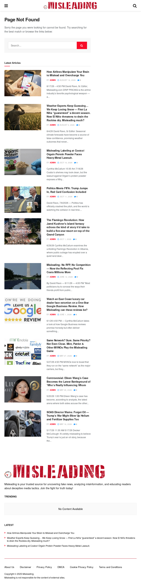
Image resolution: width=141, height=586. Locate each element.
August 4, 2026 (67, 125)
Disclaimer (25, 567)
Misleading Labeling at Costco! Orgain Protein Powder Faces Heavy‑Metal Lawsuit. (65, 154)
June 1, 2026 (65, 314)
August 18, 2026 (67, 80)
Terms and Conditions (110, 567)
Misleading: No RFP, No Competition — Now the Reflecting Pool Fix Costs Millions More (69, 268)
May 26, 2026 (65, 390)
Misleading (28, 573)
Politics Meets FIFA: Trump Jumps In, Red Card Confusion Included (67, 190)
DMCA (60, 567)
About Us (9, 567)
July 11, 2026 (65, 196)
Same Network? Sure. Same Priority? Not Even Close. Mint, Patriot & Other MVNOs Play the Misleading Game (68, 345)
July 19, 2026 (65, 162)
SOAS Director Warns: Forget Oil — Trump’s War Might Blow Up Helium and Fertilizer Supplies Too (68, 415)
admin (53, 80)
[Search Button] (82, 45)
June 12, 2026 (66, 277)
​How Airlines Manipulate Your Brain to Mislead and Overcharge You (68, 73)
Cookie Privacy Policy (81, 567)
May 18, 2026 (65, 424)
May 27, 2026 (65, 356)
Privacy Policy (44, 567)
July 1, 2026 (65, 239)
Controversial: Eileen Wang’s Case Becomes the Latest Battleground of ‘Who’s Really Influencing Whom (68, 381)
